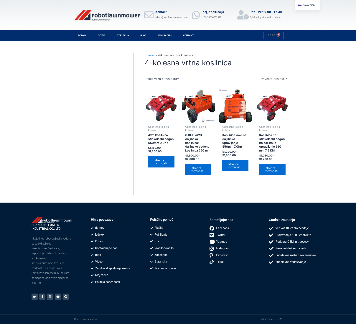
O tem (101, 35)
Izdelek (121, 35)
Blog (143, 35)
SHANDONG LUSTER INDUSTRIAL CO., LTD (46, 226)
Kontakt (188, 35)
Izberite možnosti (160, 161)
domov (82, 35)
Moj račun (165, 35)
